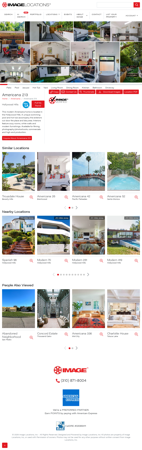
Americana (15, 98)
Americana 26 (46, 196)
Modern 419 (114, 260)
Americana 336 (82, 333)
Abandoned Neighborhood (11, 335)
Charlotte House (117, 333)
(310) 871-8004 (73, 380)
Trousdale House (13, 196)
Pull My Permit (38, 104)
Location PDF (131, 91)
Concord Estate (47, 333)
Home (4, 98)
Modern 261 (79, 260)
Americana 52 (116, 196)
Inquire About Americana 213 (17, 138)
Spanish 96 (9, 260)
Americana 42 (81, 196)
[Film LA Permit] (26, 104)
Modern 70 (44, 260)
